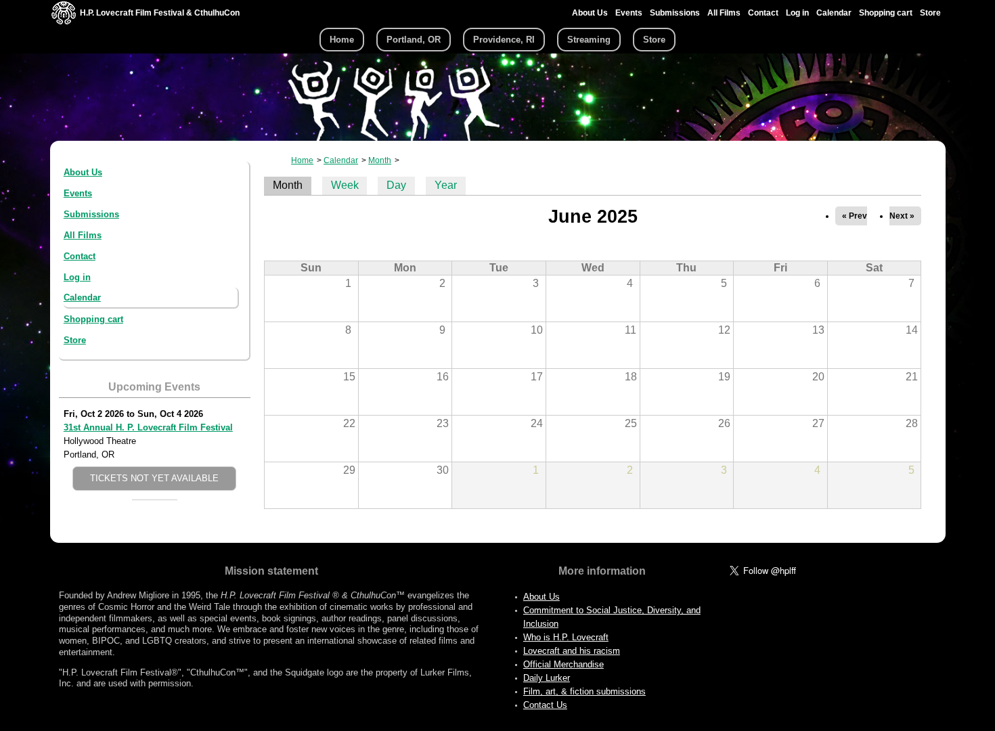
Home (342, 40)
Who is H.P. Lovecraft (566, 637)
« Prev (854, 216)
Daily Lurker (546, 678)
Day (396, 185)
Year (446, 185)
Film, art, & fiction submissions (584, 691)
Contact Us (545, 705)
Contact (763, 13)
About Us (590, 13)
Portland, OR (413, 40)
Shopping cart (885, 13)
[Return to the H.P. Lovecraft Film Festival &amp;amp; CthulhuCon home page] (63, 21)
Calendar (834, 13)
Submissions (675, 13)
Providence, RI (504, 40)
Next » (901, 216)
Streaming (589, 40)
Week (345, 185)
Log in (797, 13)
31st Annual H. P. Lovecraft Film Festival (148, 427)
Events (628, 13)
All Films (723, 13)
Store (930, 13)
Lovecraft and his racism (571, 651)
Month (379, 160)
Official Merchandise (563, 664)
